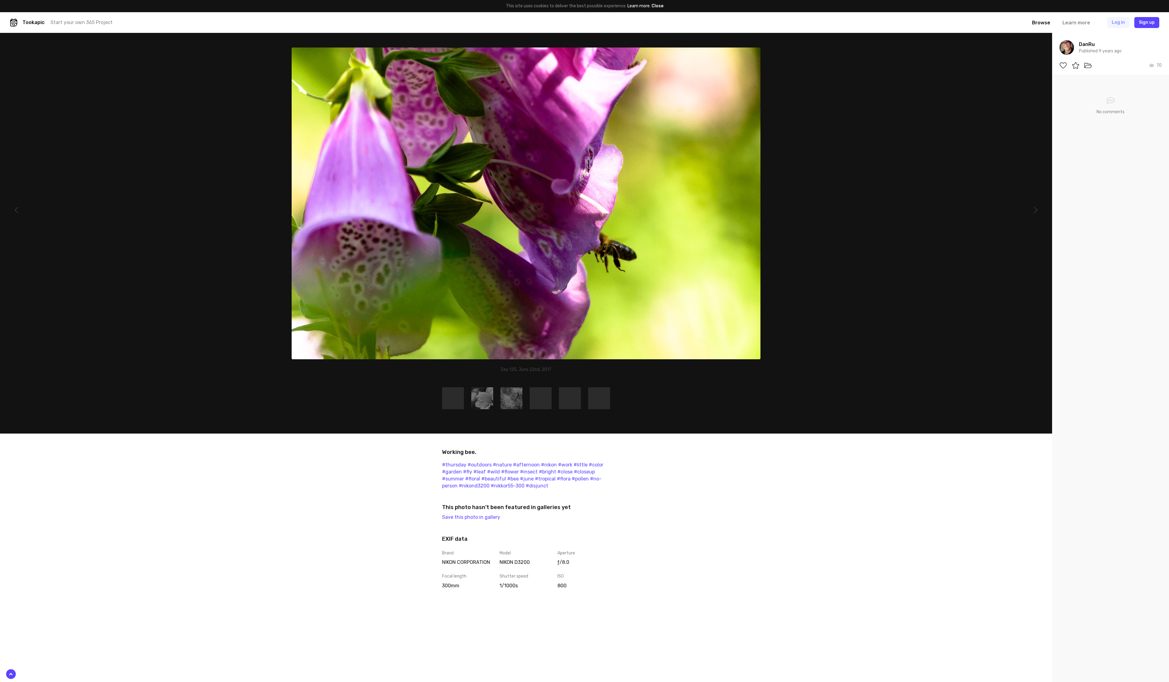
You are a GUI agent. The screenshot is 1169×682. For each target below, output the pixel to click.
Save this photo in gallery (471, 517)
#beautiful (493, 479)
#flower (510, 472)
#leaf (479, 472)
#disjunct (537, 486)
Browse (1041, 23)
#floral (472, 479)
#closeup (584, 472)
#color (596, 465)
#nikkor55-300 (508, 486)
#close (565, 472)
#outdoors (480, 465)
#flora (563, 479)
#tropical (545, 479)
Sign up (1147, 22)
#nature (502, 465)
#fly (467, 472)
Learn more (638, 6)
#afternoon (526, 465)
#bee (513, 479)
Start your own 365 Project (82, 22)
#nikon (549, 465)
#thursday (454, 465)
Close (657, 6)
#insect (529, 472)
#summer (453, 479)
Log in (1118, 22)
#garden (452, 472)
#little (581, 465)
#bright (547, 472)
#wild (493, 472)
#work (565, 465)
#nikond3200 (474, 486)
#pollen (580, 479)
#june (527, 479)
